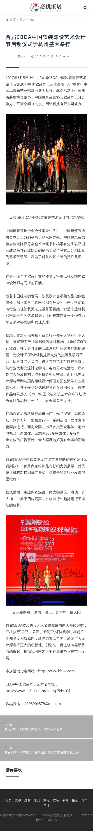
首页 (13, 19)
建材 (27, 800)
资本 (84, 800)
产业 (46, 805)
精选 (75, 800)
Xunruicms (49, 819)
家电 (46, 800)
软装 (23, 19)
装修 (65, 800)
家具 (37, 800)
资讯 (18, 800)
